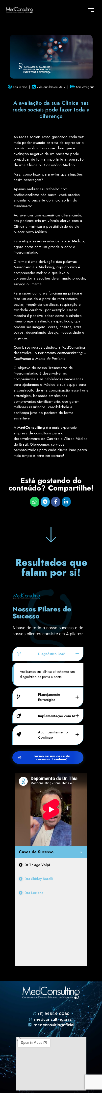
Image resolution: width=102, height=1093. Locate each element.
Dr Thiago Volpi (37, 864)
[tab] (51, 865)
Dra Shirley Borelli (39, 878)
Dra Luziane (34, 892)
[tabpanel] (51, 809)
